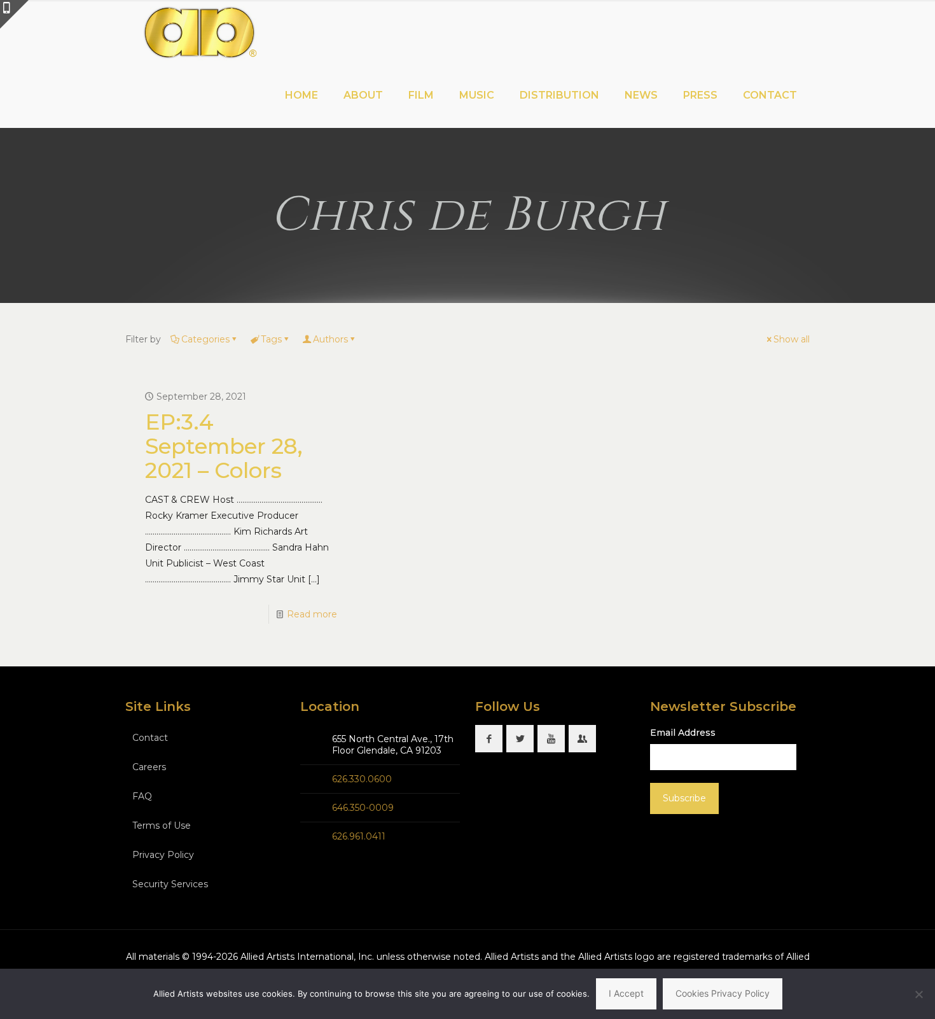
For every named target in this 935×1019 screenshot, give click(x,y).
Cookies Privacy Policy (722, 993)
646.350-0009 (363, 807)
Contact (150, 737)
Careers (149, 767)
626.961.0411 (358, 836)
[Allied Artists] (199, 32)
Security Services (170, 884)
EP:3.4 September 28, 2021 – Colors (224, 446)
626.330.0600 (362, 779)
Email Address (683, 732)
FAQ (142, 796)
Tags (271, 339)
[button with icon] (488, 738)
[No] (919, 994)
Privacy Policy (163, 855)
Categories (205, 339)
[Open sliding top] (14, 14)
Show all (791, 339)
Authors (330, 339)
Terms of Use (161, 825)
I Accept (626, 993)
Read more (312, 614)
